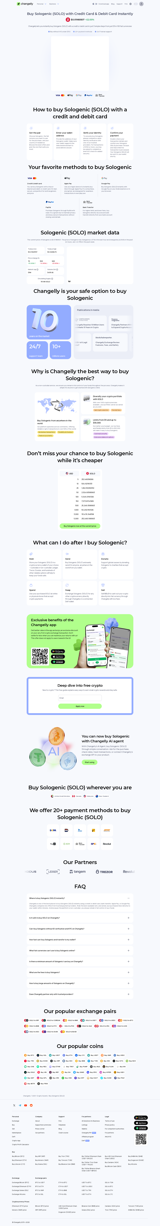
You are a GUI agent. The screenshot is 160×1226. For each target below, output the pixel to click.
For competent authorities (114, 1129)
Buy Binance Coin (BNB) (67, 1164)
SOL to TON (109, 1182)
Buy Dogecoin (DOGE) (136, 1160)
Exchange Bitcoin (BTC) (20, 1182)
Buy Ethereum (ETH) (19, 1160)
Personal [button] (40, 4)
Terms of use (110, 1121)
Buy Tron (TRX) (64, 1156)
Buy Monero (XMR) (42, 1160)
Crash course (63, 1133)
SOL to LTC (109, 1194)
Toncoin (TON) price (135, 1206)
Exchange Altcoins (18, 1194)
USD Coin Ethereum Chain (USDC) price (68, 1207)
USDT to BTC (86, 1182)
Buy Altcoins (132, 1164)
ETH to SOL (63, 1194)
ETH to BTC (63, 1182)
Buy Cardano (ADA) (112, 1162)
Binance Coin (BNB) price (90, 1206)
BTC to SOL (39, 1194)
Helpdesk (62, 1125)
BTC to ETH (39, 1186)
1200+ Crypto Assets (40, 1096)
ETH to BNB (63, 1190)
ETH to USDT (63, 1186)
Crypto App (16, 1140)
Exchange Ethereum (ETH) (21, 1186)
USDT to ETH (86, 1194)
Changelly (26, 1096)
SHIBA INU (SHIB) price (136, 1210)
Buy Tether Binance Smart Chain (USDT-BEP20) (91, 1169)
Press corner (40, 1129)
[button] (100, 4)
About (37, 1121)
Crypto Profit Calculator (20, 1144)
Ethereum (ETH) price (20, 1206)
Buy (13, 1125)
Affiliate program (88, 1137)
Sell (13, 1129)
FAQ (60, 1121)
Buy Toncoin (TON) (65, 1160)
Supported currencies (43, 1125)
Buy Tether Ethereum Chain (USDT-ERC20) (91, 1157)
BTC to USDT (40, 1182)
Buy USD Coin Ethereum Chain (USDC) (113, 1157)
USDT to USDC (87, 1186)
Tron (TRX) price (111, 1210)
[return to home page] (25, 4)
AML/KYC (108, 1137)
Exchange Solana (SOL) (20, 1190)
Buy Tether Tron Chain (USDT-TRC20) (90, 1163)
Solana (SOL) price (88, 1210)
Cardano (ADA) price (112, 1206)
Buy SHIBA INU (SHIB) (135, 1156)
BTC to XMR (39, 1190)
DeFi (13, 1137)
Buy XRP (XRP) (40, 1156)
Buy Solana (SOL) (41, 1164)
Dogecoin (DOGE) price (67, 1212)
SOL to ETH (109, 1190)
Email (62, 698)
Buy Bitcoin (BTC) (18, 1156)
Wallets (84, 1129)
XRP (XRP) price (40, 1210)
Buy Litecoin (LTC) (18, 1164)
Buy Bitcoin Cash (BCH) (113, 1166)
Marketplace (16, 1133)
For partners (109, 1133)
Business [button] (52, 4)
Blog (60, 1129)
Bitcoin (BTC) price (42, 1206)
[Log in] (141, 4)
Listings (84, 1125)
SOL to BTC (109, 1186)
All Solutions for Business (91, 1121)
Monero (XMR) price (19, 1210)
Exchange (15, 1121)
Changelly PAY (89, 1133)
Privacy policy (110, 1125)
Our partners (39, 1133)
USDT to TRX (86, 1190)
